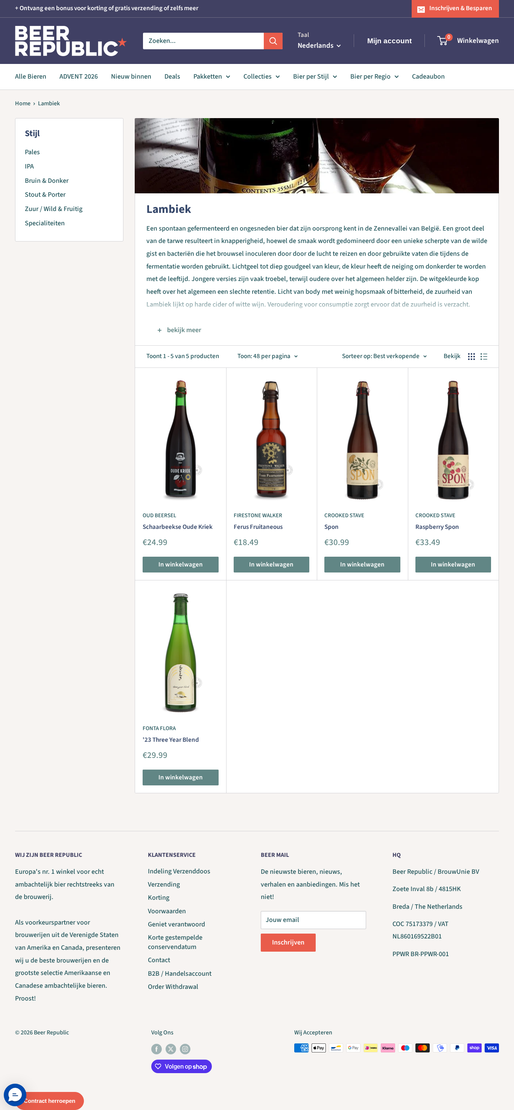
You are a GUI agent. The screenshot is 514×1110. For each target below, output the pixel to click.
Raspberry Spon (437, 526)
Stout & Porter (45, 194)
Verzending (164, 884)
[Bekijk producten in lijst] (484, 356)
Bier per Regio (370, 76)
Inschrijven (288, 942)
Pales (32, 152)
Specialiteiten (45, 223)
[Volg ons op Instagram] (185, 1049)
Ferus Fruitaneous (258, 526)
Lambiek (49, 103)
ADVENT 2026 (78, 76)
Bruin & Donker (46, 180)
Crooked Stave (344, 515)
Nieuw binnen (131, 76)
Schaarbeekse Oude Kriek (178, 526)
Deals (172, 76)
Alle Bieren (30, 76)
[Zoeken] (273, 40)
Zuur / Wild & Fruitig (53, 209)
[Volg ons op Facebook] (156, 1049)
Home (22, 103)
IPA (29, 166)
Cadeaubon (428, 76)
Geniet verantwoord (176, 924)
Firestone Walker (258, 515)
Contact (159, 960)
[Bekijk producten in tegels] (471, 356)
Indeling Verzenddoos (179, 871)
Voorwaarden (167, 911)
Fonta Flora (159, 728)
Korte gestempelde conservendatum (175, 942)
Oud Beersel (159, 515)
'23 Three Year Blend (171, 739)
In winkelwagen (180, 564)
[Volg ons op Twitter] (171, 1049)
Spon (331, 526)
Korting (158, 897)
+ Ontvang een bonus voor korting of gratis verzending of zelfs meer (106, 8)
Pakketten (207, 76)
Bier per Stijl (311, 76)
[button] (15, 1095)
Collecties (257, 76)
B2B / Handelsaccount (179, 973)
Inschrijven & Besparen (460, 8)
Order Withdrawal (173, 987)
